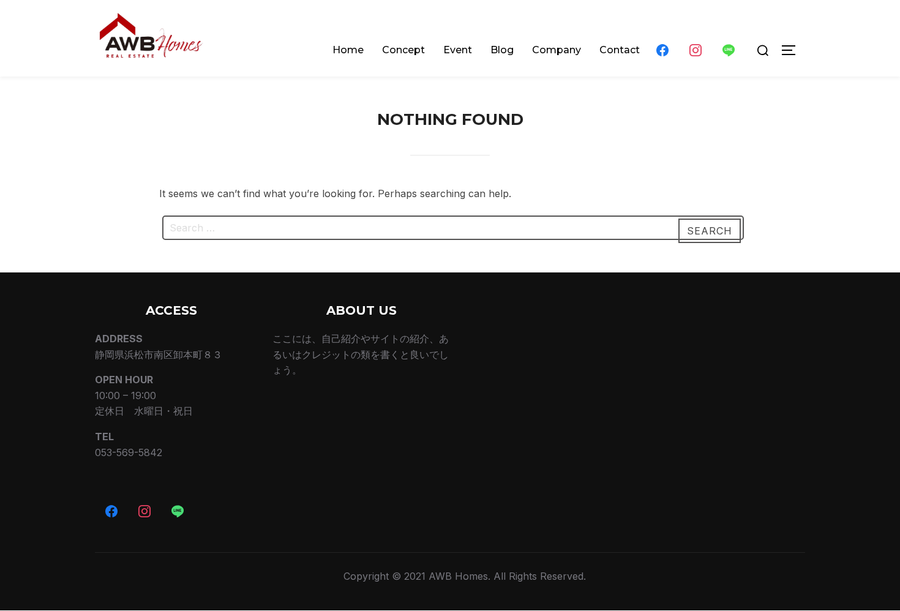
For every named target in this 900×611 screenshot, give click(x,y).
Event (457, 50)
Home (348, 50)
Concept (403, 50)
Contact (619, 50)
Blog (502, 50)
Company (556, 50)
